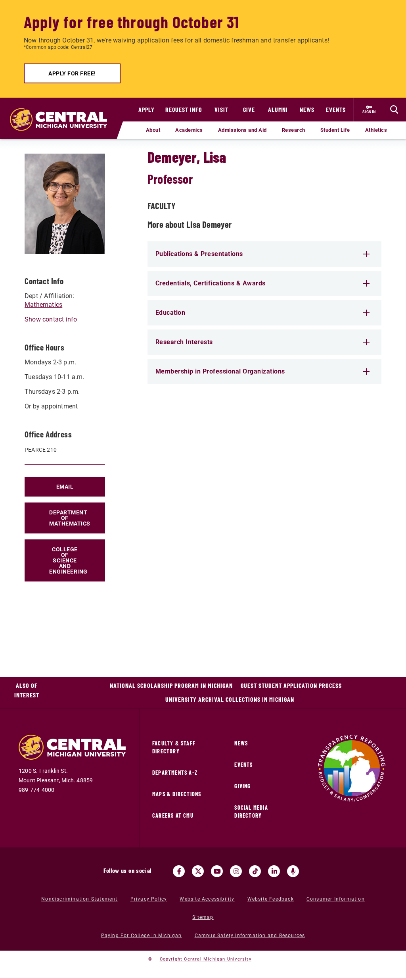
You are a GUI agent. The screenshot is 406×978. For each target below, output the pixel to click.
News (307, 109)
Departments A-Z (174, 772)
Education (170, 312)
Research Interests (184, 342)
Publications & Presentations (199, 254)
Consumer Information (335, 899)
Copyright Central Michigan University (205, 959)
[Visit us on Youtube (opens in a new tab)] (217, 871)
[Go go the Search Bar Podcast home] (293, 871)
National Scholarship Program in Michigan (171, 685)
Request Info (183, 109)
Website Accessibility (207, 899)
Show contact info (51, 319)
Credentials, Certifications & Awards (210, 283)
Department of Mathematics (69, 518)
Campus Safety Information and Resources (250, 935)
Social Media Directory (251, 811)
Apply (146, 109)
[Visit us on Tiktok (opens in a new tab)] (255, 871)
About (153, 130)
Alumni (278, 109)
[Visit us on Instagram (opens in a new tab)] (236, 871)
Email (65, 486)
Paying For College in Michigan (141, 935)
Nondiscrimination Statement (79, 899)
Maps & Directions (176, 794)
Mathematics (43, 304)
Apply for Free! (72, 73)
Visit (221, 109)
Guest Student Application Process (291, 685)
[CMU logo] (61, 111)
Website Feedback (270, 899)
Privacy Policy (148, 899)
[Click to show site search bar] (394, 109)
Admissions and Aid (242, 130)
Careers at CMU (172, 815)
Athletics (376, 130)
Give (249, 109)
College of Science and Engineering (68, 560)
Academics (189, 130)
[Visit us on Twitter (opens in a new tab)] (198, 871)
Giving (242, 786)
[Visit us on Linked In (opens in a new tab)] (274, 871)
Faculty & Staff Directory (173, 747)
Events (336, 109)
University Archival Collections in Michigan (229, 699)
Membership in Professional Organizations (220, 371)
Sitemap (202, 917)
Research (293, 130)
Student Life (335, 130)
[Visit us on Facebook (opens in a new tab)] (179, 871)
